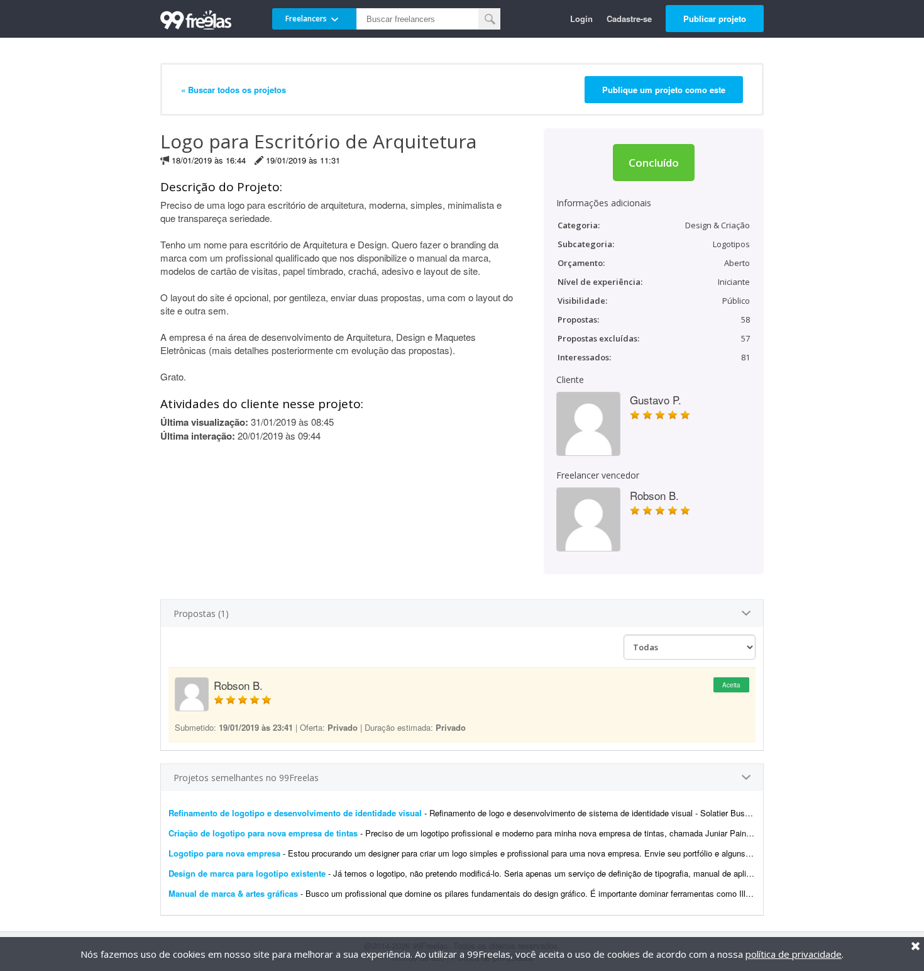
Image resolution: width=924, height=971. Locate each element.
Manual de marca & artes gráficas (233, 893)
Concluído (654, 162)
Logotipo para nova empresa (224, 853)
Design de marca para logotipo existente (247, 873)
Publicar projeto (714, 19)
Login (581, 19)
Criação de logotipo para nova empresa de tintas (263, 833)
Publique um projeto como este (663, 90)
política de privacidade (793, 954)
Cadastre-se (629, 19)
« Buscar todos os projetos (233, 90)
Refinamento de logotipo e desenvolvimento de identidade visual (295, 813)
